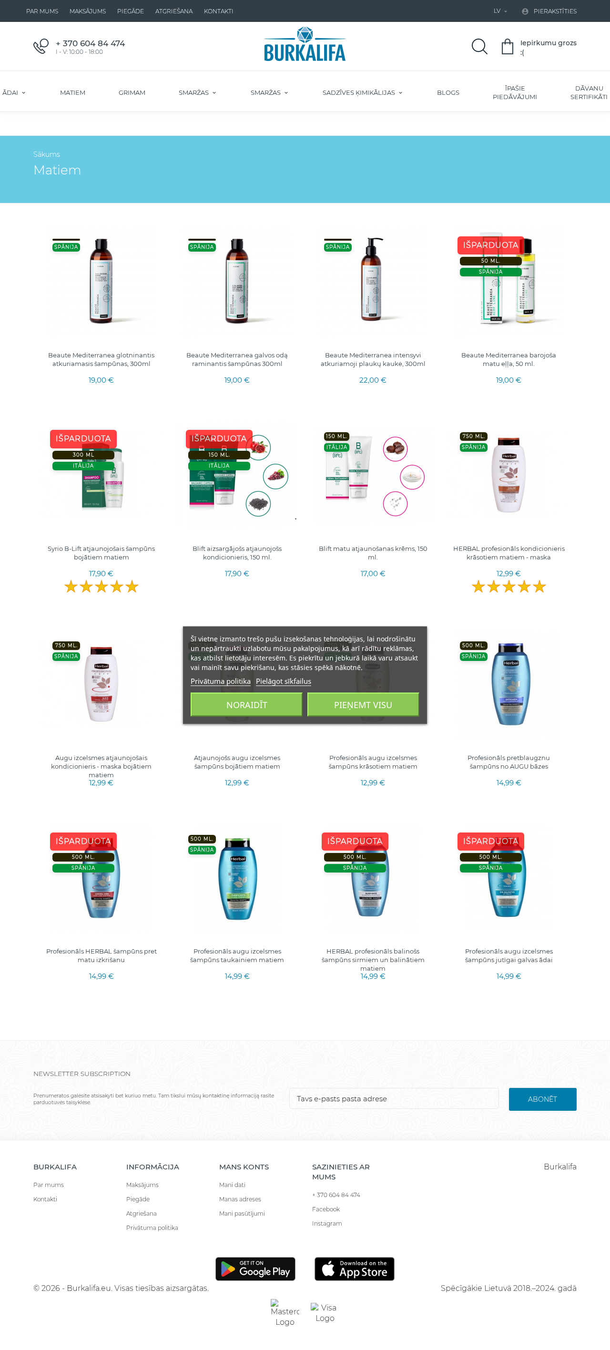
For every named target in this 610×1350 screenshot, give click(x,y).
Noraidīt (246, 704)
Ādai (11, 92)
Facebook (326, 1209)
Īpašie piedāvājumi (515, 92)
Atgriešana (174, 11)
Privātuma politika (152, 1227)
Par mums (42, 11)
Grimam (132, 92)
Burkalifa (560, 1166)
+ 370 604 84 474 (336, 1194)
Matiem (72, 92)
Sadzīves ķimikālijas (359, 92)
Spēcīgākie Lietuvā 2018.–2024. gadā (509, 1288)
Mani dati (232, 1184)
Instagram (327, 1223)
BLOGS (448, 92)
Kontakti (219, 11)
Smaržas (194, 92)
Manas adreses (240, 1199)
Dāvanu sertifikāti (589, 92)
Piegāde (130, 11)
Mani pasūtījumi (242, 1213)
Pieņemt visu (363, 704)
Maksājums (88, 11)
